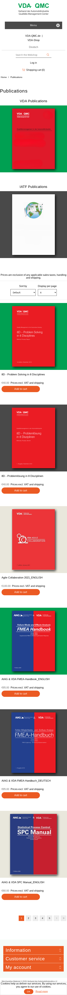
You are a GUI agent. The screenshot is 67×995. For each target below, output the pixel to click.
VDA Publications (33, 101)
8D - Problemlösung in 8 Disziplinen (22, 476)
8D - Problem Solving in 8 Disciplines (23, 374)
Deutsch (33, 47)
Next (56, 918)
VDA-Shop (34, 40)
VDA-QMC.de (33, 36)
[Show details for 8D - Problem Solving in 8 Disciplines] (33, 336)
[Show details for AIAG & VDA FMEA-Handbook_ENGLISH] (33, 641)
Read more (42, 991)
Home (4, 77)
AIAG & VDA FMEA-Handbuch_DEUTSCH (26, 780)
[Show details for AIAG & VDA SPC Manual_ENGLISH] (33, 844)
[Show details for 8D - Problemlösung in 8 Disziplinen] (33, 438)
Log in (33, 62)
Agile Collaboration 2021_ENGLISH (22, 577)
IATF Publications (33, 187)
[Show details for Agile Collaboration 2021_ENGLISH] (33, 539)
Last (63, 918)
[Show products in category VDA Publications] (33, 139)
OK (28, 991)
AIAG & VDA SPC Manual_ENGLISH (23, 882)
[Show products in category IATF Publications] (33, 224)
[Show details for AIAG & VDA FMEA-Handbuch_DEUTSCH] (33, 742)
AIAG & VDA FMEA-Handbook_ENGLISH (26, 679)
